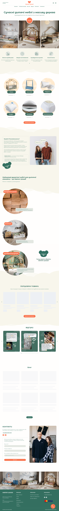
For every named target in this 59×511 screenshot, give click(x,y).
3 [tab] (24, 353)
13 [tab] (37, 353)
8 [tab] (31, 353)
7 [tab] (29, 353)
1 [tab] (29, 63)
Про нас (28, 6)
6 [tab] (28, 353)
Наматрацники (19, 502)
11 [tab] (35, 353)
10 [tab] (33, 353)
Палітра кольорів (22, 6)
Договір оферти (33, 498)
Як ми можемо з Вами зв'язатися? (11, 453)
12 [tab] (36, 353)
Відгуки (32, 6)
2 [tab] (22, 353)
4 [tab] (25, 353)
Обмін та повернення (34, 496)
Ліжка (17, 496)
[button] (53, 3)
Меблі (17, 498)
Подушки (18, 505)
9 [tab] (32, 353)
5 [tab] (26, 353)
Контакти (42, 6)
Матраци (18, 500)
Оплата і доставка (34, 494)
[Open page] (29, 20)
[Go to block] (29, 3)
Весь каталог (19, 494)
